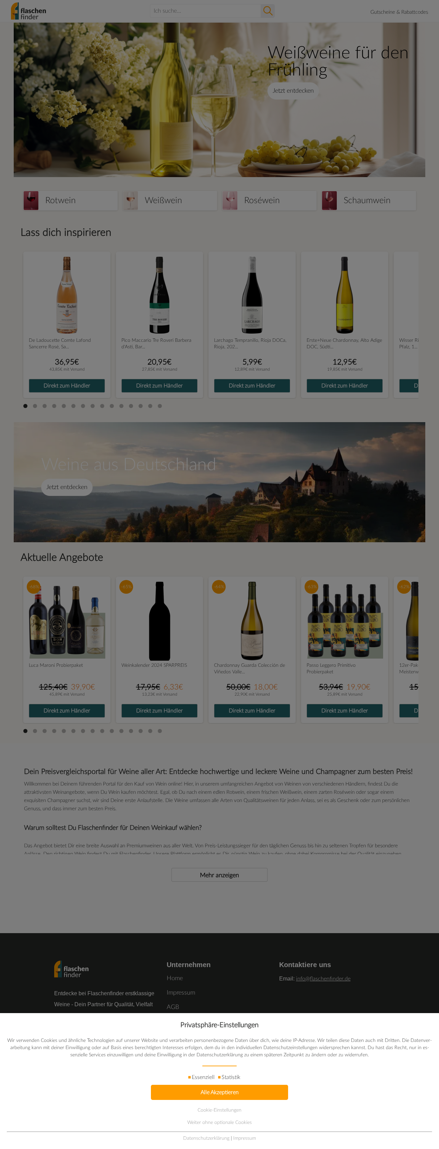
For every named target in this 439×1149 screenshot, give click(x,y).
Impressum (244, 1138)
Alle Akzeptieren (220, 1092)
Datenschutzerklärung (206, 1138)
